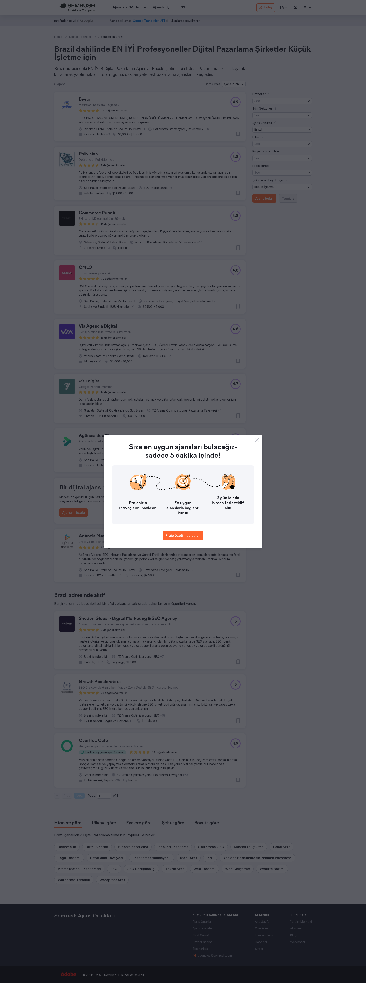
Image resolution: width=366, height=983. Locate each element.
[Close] (257, 440)
